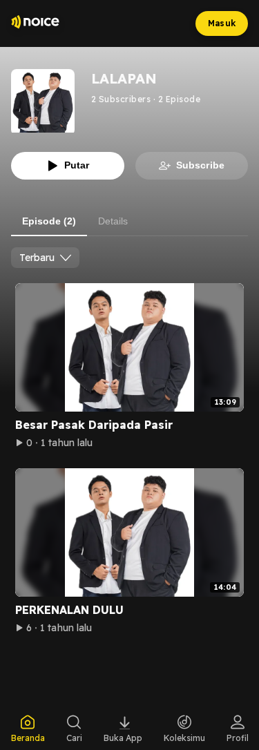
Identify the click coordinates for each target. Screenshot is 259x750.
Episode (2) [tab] (49, 221)
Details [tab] (113, 221)
